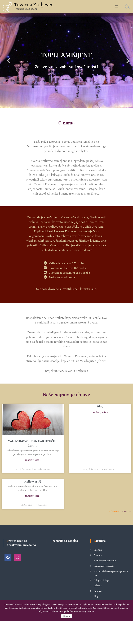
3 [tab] (70, 105)
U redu (66, 616)
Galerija (97, 585)
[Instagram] (17, 557)
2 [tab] (66, 105)
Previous (5, 61)
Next (124, 61)
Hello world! (32, 481)
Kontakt (98, 591)
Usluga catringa (101, 580)
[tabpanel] (66, 60)
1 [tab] (63, 105)
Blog (100, 406)
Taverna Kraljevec (33, 5)
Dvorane (98, 555)
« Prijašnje (114, 511)
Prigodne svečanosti (104, 566)
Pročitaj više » (33, 460)
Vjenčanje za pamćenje (105, 560)
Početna (98, 549)
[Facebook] (8, 557)
